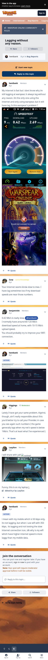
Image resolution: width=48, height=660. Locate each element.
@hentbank (31, 318)
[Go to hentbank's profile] (6, 56)
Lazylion (13, 447)
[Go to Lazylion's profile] (4, 448)
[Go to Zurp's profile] (4, 281)
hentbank (13, 56)
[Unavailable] (24, 458)
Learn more (5, 4)
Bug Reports (32, 56)
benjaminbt (14, 310)
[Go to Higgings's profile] (4, 406)
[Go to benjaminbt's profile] (4, 311)
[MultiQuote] (3, 271)
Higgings (13, 405)
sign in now (19, 562)
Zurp (11, 280)
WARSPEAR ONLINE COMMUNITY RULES (20, 29)
